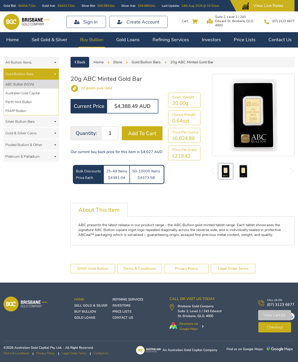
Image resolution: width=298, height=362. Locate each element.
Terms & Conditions (139, 268)
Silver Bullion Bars (20, 121)
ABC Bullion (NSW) (19, 84)
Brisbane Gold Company (196, 306)
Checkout (275, 327)
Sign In (90, 22)
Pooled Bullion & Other (23, 144)
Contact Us (280, 40)
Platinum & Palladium (22, 156)
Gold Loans (128, 40)
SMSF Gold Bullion (92, 268)
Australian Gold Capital (22, 93)
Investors (211, 40)
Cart (185, 21)
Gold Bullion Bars (19, 74)
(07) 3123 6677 (283, 21)
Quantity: (86, 133)
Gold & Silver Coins (21, 133)
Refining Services (170, 40)
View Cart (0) (275, 315)
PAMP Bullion (15, 111)
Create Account (142, 22)
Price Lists (245, 40)
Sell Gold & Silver (49, 40)
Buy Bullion (91, 40)
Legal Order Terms (233, 268)
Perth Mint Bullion (18, 102)
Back (81, 62)
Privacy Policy (186, 268)
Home (12, 40)
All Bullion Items (18, 62)
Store (117, 62)
